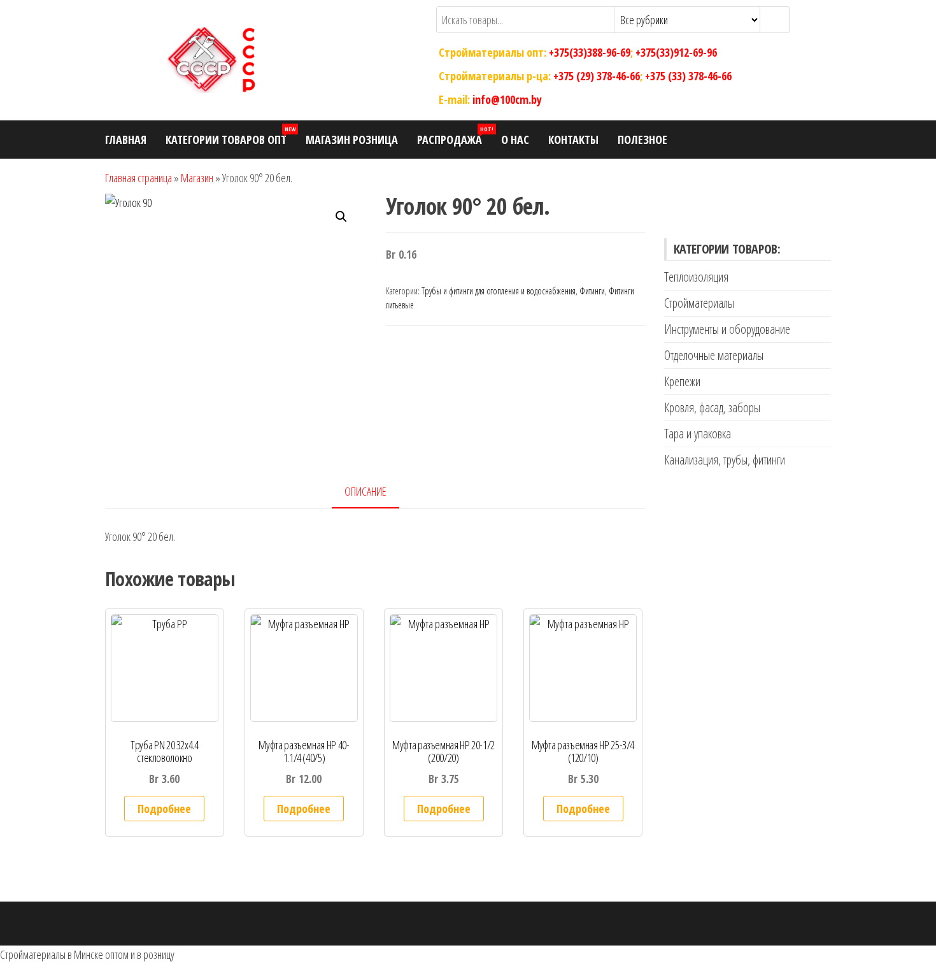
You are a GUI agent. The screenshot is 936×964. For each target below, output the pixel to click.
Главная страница (138, 177)
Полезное (642, 139)
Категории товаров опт (230, 136)
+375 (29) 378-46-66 (596, 75)
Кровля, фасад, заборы (712, 407)
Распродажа (454, 136)
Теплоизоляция (696, 276)
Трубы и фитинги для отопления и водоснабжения (499, 291)
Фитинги (592, 291)
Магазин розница (352, 139)
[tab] (375, 492)
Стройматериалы (699, 303)
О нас (515, 139)
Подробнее (164, 808)
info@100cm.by (507, 98)
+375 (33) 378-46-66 (688, 75)
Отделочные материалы (713, 355)
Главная (125, 139)
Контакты (573, 139)
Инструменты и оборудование (727, 329)
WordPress (456, 923)
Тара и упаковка (697, 433)
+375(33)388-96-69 (589, 52)
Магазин (197, 177)
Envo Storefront (539, 923)
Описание (365, 491)
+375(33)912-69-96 (676, 52)
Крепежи (682, 381)
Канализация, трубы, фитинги (724, 459)
